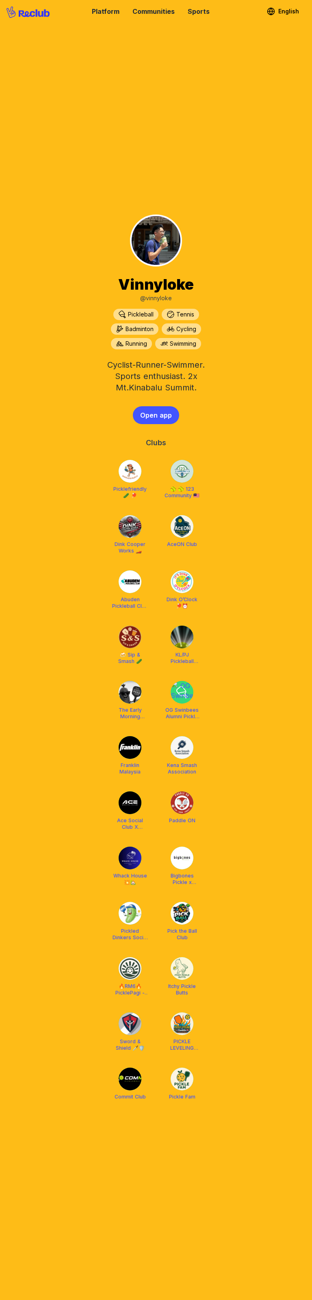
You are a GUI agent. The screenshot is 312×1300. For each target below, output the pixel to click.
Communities (153, 11)
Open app (156, 415)
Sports (199, 11)
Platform (105, 11)
